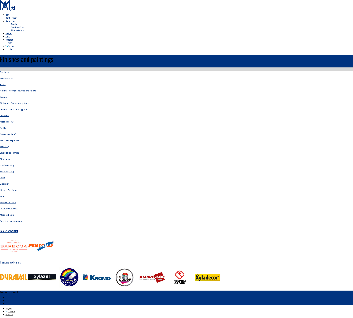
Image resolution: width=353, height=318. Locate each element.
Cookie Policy (12, 303)
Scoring (3, 97)
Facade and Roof (7, 134)
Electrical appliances (9, 153)
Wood (2, 177)
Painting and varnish (11, 262)
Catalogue (10, 20)
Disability (4, 184)
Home (8, 14)
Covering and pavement (11, 221)
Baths (3, 84)
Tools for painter (9, 231)
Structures (5, 159)
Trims (2, 196)
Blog (8, 36)
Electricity (4, 146)
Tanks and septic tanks (11, 140)
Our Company (11, 17)
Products (15, 24)
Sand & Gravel (6, 78)
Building (4, 128)
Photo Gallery (17, 30)
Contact (9, 39)
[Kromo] (97, 287)
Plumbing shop (7, 171)
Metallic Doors (7, 215)
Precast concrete (8, 202)
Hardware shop (7, 165)
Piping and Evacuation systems (14, 103)
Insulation (5, 72)
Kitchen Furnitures (8, 190)
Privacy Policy (12, 300)
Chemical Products (9, 208)
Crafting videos (18, 27)
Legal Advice (11, 297)
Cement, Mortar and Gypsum (13, 109)
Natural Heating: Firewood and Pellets (18, 91)
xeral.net (24, 292)
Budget (9, 33)
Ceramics (4, 115)
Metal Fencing (7, 122)
